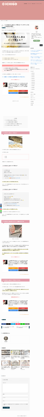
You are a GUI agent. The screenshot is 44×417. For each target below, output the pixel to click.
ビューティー (33, 97)
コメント (4, 382)
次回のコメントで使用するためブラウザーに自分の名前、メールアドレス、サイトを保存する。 (16, 404)
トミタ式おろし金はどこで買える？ (11, 120)
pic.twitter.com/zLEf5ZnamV (12, 203)
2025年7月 (32, 73)
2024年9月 (32, 85)
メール (4, 397)
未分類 (32, 103)
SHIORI (6, 341)
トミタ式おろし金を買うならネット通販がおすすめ (14, 123)
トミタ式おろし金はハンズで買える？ (12, 122)
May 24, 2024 (17, 205)
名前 (4, 394)
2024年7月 (32, 89)
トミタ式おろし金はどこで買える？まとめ (12, 125)
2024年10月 (33, 83)
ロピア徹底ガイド (36, 40)
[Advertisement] (22, 13)
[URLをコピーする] (27, 324)
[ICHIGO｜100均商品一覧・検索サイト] (10, 3)
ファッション (33, 99)
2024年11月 (33, 82)
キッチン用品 (3, 27)
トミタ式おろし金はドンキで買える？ (12, 121)
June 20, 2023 (18, 177)
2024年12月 (33, 80)
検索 (41, 45)
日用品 (32, 101)
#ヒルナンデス (11, 176)
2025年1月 (32, 78)
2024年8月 (32, 87)
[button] (3, 324)
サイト (4, 400)
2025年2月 (32, 76)
